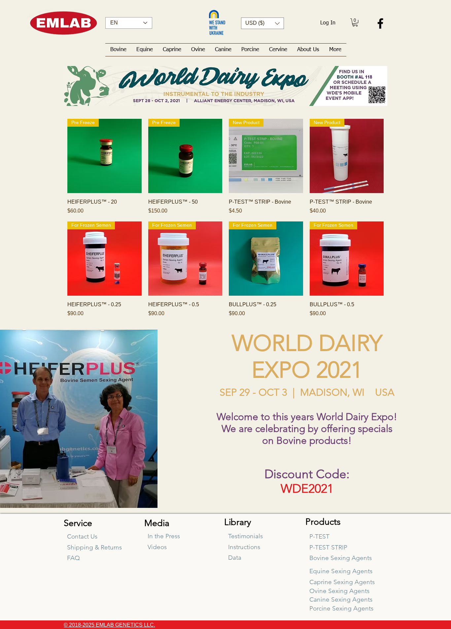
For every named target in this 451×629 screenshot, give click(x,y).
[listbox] (262, 23)
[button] (262, 23)
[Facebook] (380, 23)
